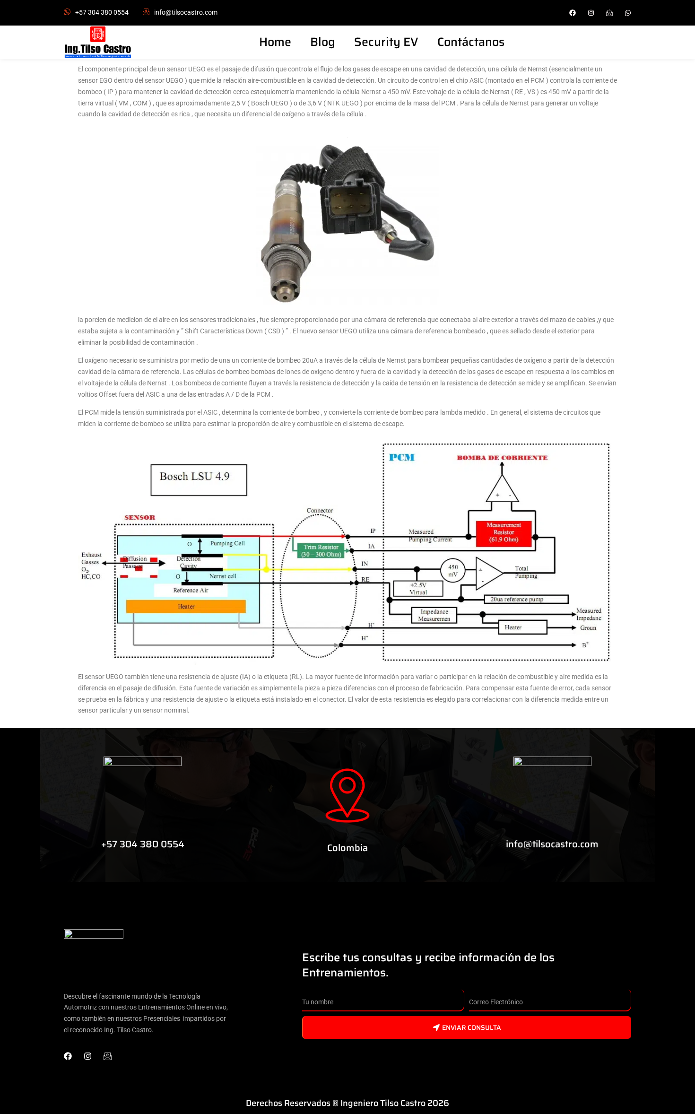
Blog (322, 42)
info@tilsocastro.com (552, 844)
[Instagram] (591, 12)
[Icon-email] (108, 1056)
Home (275, 42)
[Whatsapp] (628, 12)
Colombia (347, 847)
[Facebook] (572, 12)
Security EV (386, 42)
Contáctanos (470, 42)
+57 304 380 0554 (102, 12)
